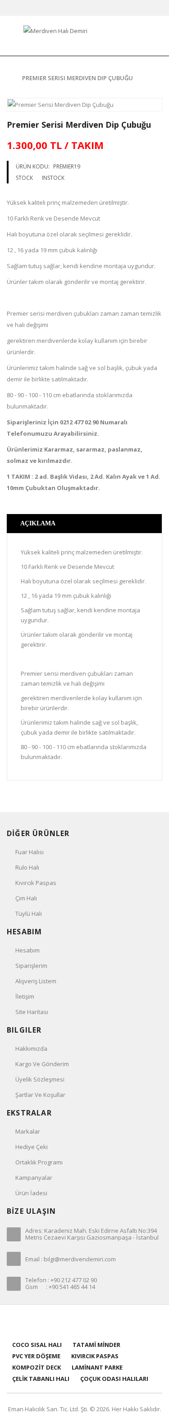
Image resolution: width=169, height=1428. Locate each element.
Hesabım (27, 950)
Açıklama (37, 523)
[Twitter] (73, 1322)
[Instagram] (107, 1322)
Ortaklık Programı (39, 1162)
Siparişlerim (31, 966)
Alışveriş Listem (35, 981)
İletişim (24, 996)
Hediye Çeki (31, 1147)
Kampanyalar (33, 1177)
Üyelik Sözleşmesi (39, 1079)
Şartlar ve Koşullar (40, 1095)
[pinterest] (84, 1322)
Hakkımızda (31, 1048)
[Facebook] (62, 1322)
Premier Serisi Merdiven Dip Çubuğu (77, 78)
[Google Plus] (95, 1322)
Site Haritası (31, 1012)
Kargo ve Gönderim (42, 1064)
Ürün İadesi (31, 1193)
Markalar (27, 1131)
